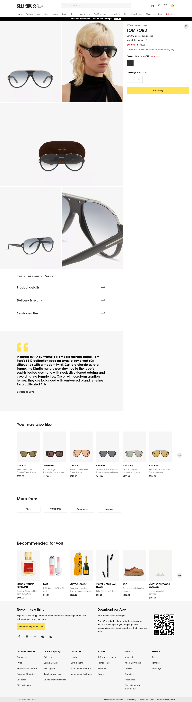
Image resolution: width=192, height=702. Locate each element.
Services (102, 668)
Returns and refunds (27, 668)
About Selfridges (133, 662)
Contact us (22, 657)
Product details (28, 287)
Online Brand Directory (55, 679)
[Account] (159, 5)
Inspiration (130, 657)
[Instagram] (27, 638)
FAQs (19, 662)
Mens (19, 276)
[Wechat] (42, 638)
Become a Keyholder (29, 626)
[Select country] (152, 5)
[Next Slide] (179, 455)
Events (101, 674)
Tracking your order (54, 674)
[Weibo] (50, 638)
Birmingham (77, 662)
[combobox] (98, 5)
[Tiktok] (35, 638)
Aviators (49, 276)
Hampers (156, 662)
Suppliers (129, 674)
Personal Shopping (26, 674)
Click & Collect (50, 662)
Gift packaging (24, 685)
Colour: (138, 56)
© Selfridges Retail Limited (26, 700)
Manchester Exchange (81, 674)
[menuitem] (19, 14)
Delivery (48, 657)
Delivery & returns (30, 300)
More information (135, 40)
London (74, 657)
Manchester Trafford (81, 668)
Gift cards (21, 679)
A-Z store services (107, 657)
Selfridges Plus (27, 313)
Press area (130, 679)
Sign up (117, 18)
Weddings (156, 668)
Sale (154, 657)
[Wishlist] (165, 5)
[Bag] (172, 5)
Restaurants (104, 662)
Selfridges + (50, 668)
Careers (128, 668)
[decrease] (130, 79)
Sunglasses (33, 276)
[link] (28, 471)
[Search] (64, 5)
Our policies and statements (133, 687)
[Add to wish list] (186, 26)
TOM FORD (137, 30)
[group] (96, 455)
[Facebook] (19, 638)
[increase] (139, 79)
